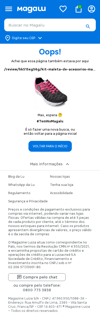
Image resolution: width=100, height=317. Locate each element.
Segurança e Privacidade (28, 201)
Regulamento (19, 193)
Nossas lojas (60, 176)
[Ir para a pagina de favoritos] (63, 8)
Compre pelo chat (40, 277)
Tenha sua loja (61, 185)
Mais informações (46, 164)
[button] (88, 26)
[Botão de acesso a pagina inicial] (34, 8)
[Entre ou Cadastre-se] (91, 8)
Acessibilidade (61, 193)
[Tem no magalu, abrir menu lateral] (8, 8)
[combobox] (50, 25)
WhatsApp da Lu (21, 185)
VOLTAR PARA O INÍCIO (50, 146)
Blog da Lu (16, 176)
